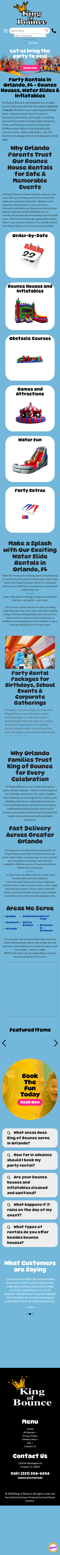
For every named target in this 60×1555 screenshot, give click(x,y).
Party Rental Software (16, 1497)
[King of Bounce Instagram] (32, 1411)
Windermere (31, 916)
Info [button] (29, 1442)
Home (30, 1428)
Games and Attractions (30, 391)
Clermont (12, 922)
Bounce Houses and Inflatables (30, 289)
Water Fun (30, 440)
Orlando (30, 593)
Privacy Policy (30, 1435)
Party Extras (30, 490)
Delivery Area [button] (29, 1439)
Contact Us (30, 1446)
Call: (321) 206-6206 (30, 1473)
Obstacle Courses (30, 338)
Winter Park (44, 918)
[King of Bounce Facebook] (27, 1411)
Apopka (30, 871)
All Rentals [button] (29, 1432)
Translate (33, 42)
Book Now (30, 67)
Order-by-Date (30, 235)
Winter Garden (28, 924)
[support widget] (53, 1548)
